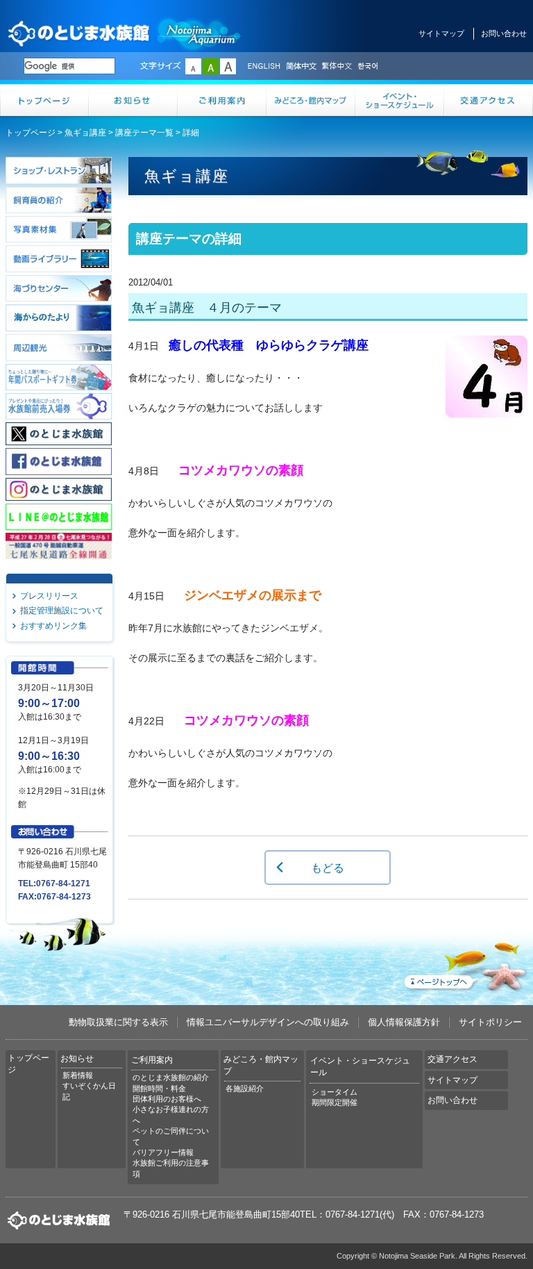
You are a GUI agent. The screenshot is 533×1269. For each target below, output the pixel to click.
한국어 (369, 67)
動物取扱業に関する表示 (118, 1022)
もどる (327, 867)
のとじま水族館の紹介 (171, 1077)
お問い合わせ (504, 33)
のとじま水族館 (125, 33)
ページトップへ (464, 964)
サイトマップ (441, 33)
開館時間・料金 (159, 1088)
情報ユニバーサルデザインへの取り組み (268, 1022)
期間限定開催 (334, 1102)
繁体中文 (336, 67)
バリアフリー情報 (163, 1152)
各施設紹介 (245, 1088)
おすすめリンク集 (53, 626)
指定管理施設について (61, 610)
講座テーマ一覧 (144, 133)
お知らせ (133, 100)
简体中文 (300, 67)
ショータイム (334, 1092)
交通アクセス (488, 100)
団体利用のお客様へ (167, 1099)
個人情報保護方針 (404, 1022)
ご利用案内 (222, 100)
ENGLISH (263, 67)
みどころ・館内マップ (310, 100)
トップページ (44, 100)
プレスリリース (49, 596)
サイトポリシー (490, 1022)
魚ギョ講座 (85, 133)
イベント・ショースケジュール (399, 100)
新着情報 (77, 1075)
